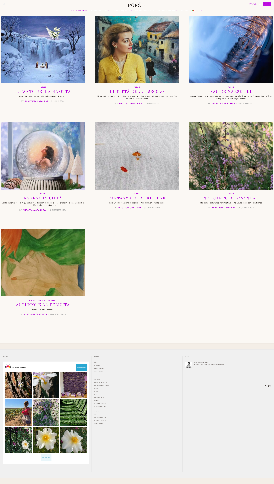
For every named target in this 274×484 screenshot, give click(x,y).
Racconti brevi (99, 397)
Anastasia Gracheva (36, 101)
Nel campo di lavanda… (231, 198)
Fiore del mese (98, 371)
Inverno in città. (42, 198)
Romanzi (96, 400)
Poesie (43, 87)
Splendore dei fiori (100, 406)
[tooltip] (251, 3)
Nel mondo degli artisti (101, 385)
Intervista (97, 377)
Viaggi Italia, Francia (100, 420)
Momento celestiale (100, 382)
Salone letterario (47, 300)
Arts (95, 362)
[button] (18, 385)
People (96, 388)
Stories (96, 409)
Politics (96, 394)
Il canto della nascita (43, 92)
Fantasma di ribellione (137, 198)
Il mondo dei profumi (100, 374)
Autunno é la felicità (43, 305)
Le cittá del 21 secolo (137, 92)
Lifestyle (97, 379)
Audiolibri (97, 365)
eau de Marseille (231, 92)
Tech (95, 414)
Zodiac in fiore (98, 423)
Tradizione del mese (100, 417)
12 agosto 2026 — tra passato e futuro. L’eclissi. (209, 364)
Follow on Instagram (81, 367)
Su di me (96, 412)
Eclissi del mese (99, 368)
